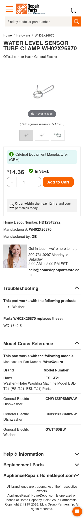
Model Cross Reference (28, 343)
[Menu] (9, 9)
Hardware (23, 35)
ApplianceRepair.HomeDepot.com (39, 475)
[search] (76, 21)
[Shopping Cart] (75, 9)
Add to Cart (58, 182)
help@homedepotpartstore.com (54, 272)
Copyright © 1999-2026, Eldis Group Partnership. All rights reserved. (42, 506)
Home (7, 35)
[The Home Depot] (30, 9)
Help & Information (23, 454)
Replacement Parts (23, 464)
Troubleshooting (20, 288)
